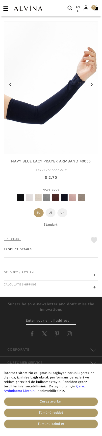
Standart (51, 224)
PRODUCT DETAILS (18, 249)
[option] (51, 89)
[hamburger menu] (5, 8)
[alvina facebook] (32, 334)
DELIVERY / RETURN (19, 272)
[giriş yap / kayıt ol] (86, 7)
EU (38, 212)
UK (62, 212)
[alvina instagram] (70, 334)
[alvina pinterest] (57, 334)
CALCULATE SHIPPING (20, 284)
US (50, 212)
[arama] (70, 8)
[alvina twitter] (44, 333)
